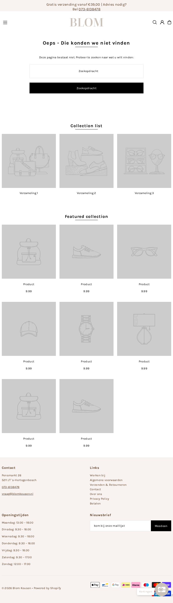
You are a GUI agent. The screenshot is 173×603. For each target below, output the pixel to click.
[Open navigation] (31, 22)
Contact (95, 489)
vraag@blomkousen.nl (17, 493)
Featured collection (86, 216)
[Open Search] (155, 22)
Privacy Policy (99, 498)
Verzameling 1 (29, 193)
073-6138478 (89, 9)
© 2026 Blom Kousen (16, 588)
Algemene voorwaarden (106, 480)
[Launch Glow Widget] (161, 589)
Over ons (96, 494)
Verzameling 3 (144, 193)
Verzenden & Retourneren (108, 484)
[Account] (162, 22)
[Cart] (169, 22)
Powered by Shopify (47, 588)
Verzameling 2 (86, 193)
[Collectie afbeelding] (29, 161)
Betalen (95, 503)
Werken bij (97, 475)
